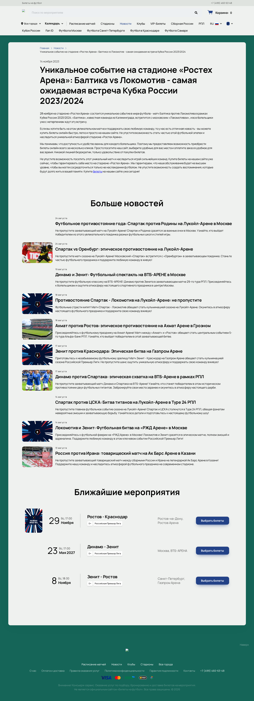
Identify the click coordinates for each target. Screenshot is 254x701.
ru (212, 24)
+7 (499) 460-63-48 (221, 3)
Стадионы (107, 24)
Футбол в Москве (70, 30)
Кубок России (31, 30)
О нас (33, 671)
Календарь (52, 23)
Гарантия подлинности (164, 671)
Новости (125, 24)
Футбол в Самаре (176, 30)
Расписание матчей (82, 24)
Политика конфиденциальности (124, 671)
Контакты (189, 671)
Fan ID (49, 30)
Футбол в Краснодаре (144, 30)
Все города (30, 23)
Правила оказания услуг (85, 671)
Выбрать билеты (212, 521)
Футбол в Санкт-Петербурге (106, 30)
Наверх (244, 645)
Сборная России (182, 24)
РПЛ (201, 24)
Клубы (141, 24)
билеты (97, 171)
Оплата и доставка (52, 671)
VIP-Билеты (158, 24)
